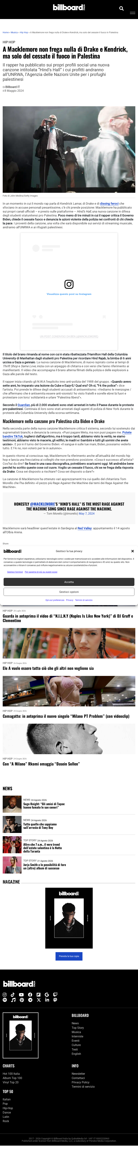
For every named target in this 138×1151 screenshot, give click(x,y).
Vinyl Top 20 (11, 1082)
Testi (75, 1049)
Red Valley (85, 528)
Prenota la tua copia (69, 956)
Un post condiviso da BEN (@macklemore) (69, 336)
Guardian (24, 405)
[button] (132, 551)
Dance (7, 1112)
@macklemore (42, 504)
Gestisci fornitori (15, 572)
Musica (76, 1032)
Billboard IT (12, 87)
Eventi (75, 1040)
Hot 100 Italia (11, 1073)
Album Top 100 (12, 1078)
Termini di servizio (83, 1086)
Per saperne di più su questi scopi (41, 572)
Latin (6, 1117)
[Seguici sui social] (4, 995)
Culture (76, 1045)
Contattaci (78, 1078)
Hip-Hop (8, 1108)
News (26, 800)
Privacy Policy (80, 1082)
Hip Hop (9, 42)
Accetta (69, 581)
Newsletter (78, 1073)
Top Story (29, 840)
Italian (7, 1099)
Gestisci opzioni (69, 591)
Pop (5, 1103)
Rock (6, 1121)
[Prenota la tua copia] (69, 918)
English (76, 1054)
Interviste (77, 1036)
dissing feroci (109, 203)
